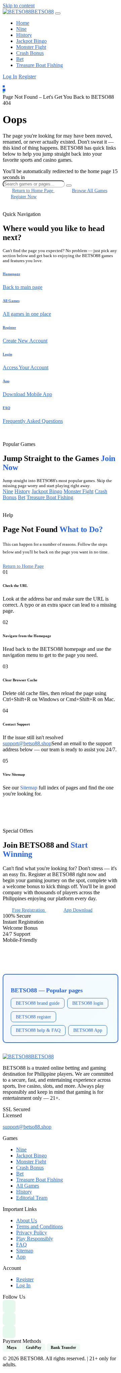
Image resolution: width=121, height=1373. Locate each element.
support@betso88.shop (27, 743)
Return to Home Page (23, 566)
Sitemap (28, 787)
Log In (10, 76)
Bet (20, 59)
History (24, 35)
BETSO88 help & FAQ (38, 1030)
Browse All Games (89, 190)
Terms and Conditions (39, 1226)
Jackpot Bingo (31, 41)
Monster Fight (31, 47)
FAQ (21, 1244)
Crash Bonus (30, 53)
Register (27, 76)
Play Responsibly (34, 1238)
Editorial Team (31, 1198)
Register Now (24, 196)
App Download (78, 910)
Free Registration (29, 910)
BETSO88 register (33, 1016)
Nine (21, 29)
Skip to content (19, 5)
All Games (27, 1186)
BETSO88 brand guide (37, 1003)
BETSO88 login (87, 1003)
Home (22, 23)
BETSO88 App (87, 1030)
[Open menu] (58, 13)
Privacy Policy (31, 1232)
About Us (26, 1220)
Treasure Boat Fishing (39, 65)
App (21, 1257)
